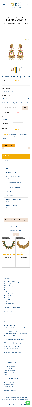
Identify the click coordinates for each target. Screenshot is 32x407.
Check (25, 107)
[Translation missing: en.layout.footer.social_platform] (6, 404)
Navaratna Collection (10, 388)
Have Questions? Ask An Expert (17, 220)
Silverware (7, 374)
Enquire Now (8, 145)
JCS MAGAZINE (9, 311)
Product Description (8, 155)
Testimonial (7, 290)
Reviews (5, 160)
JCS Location (8, 343)
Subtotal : (5, 128)
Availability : (6, 112)
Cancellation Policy (10, 293)
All (5, 23)
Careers (6, 288)
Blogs (6, 301)
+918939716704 (14, 349)
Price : (4, 80)
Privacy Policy (8, 286)
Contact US (7, 299)
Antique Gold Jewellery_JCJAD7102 (23, 253)
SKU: (3, 116)
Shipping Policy (9, 284)
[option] (16, 52)
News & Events (9, 297)
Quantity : (5, 123)
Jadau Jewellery (9, 372)
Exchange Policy (9, 292)
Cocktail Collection (10, 390)
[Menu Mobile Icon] (4, 5)
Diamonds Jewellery (10, 366)
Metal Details (6, 88)
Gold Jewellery (8, 368)
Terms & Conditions (10, 295)
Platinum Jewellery (10, 370)
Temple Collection (9, 382)
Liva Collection (9, 384)
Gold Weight (6, 95)
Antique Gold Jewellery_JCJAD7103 (9, 253)
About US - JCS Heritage (11, 282)
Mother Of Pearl (9, 386)
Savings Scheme (9, 303)
